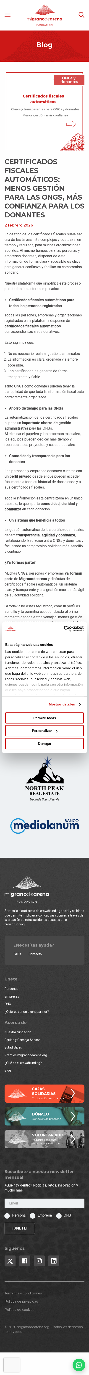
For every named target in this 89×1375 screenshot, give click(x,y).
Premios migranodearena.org (26, 1055)
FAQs (17, 954)
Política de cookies (19, 1310)
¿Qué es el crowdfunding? (23, 1063)
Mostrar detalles (62, 704)
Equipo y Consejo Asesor (22, 1040)
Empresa (45, 1215)
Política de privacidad (21, 1301)
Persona (19, 1215)
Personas (11, 989)
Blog (8, 1070)
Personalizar (42, 731)
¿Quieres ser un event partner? (27, 1011)
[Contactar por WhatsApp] (79, 1365)
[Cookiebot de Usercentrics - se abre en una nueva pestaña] (64, 628)
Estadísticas (13, 1047)
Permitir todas (44, 718)
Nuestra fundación (18, 1032)
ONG (8, 1004)
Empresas (12, 996)
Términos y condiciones (23, 1293)
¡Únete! (19, 1228)
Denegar (44, 744)
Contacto (35, 954)
